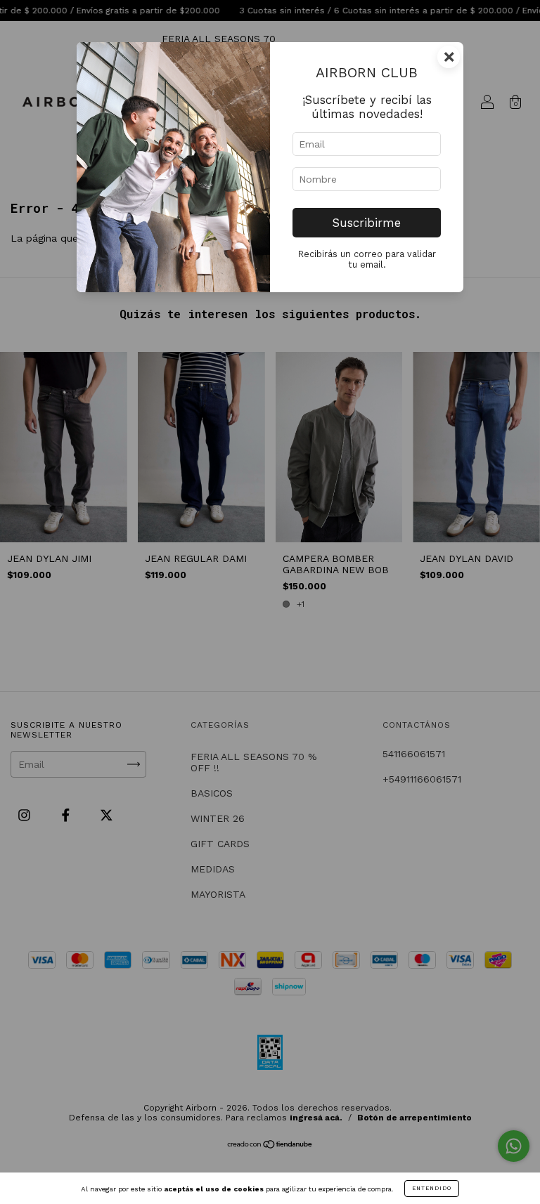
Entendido (431, 1188)
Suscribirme (367, 223)
